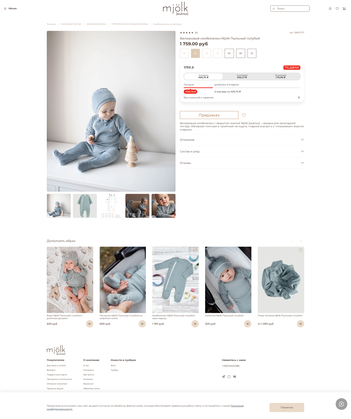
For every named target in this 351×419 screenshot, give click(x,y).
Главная (51, 24)
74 (218, 53)
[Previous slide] (51, 111)
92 (252, 53)
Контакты (88, 379)
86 (240, 53)
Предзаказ (209, 115)
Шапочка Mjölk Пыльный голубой (224, 315)
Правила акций (55, 388)
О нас (86, 365)
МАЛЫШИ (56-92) (71, 24)
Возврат (51, 370)
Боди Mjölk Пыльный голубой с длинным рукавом (65, 317)
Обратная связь (91, 388)
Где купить (88, 375)
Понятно (287, 407)
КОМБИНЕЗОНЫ (96, 24)
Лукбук (114, 370)
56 (184, 53)
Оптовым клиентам (57, 384)
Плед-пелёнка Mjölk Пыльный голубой (280, 315)
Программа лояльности (59, 379)
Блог (113, 365)
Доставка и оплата (56, 365)
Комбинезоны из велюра (167, 24)
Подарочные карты (57, 375)
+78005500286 (230, 365)
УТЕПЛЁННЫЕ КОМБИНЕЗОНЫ (130, 24)
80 (229, 53)
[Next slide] (171, 111)
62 (195, 53)
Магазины (88, 370)
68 (206, 53)
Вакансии (88, 384)
